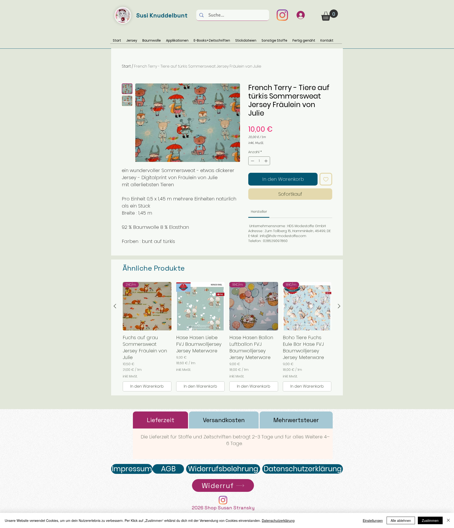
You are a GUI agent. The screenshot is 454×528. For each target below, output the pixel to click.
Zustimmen (430, 520)
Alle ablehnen (401, 520)
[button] (329, 15)
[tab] (160, 419)
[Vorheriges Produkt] (115, 306)
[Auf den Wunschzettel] (325, 179)
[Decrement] (252, 161)
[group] (227, 337)
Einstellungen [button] (373, 520)
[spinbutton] (259, 161)
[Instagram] (282, 15)
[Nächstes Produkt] (339, 306)
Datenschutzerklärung (278, 520)
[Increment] (266, 161)
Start (126, 66)
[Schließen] (448, 520)
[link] (259, 211)
